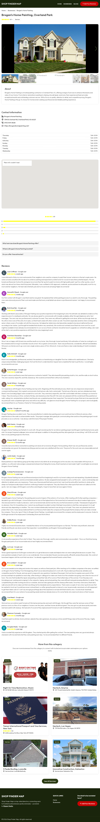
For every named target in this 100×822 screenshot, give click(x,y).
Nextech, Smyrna (60, 688)
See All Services (50, 781)
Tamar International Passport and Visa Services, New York (25, 727)
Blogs (76, 4)
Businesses (68, 4)
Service (17, 19)
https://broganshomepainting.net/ (16, 126)
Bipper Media (8, 806)
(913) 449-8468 (9, 123)
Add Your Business (90, 4)
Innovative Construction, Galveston (68, 769)
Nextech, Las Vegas (62, 726)
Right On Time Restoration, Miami (18, 688)
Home (59, 4)
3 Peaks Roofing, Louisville (14, 769)
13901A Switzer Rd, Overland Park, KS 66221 (20, 120)
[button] (96, 48)
